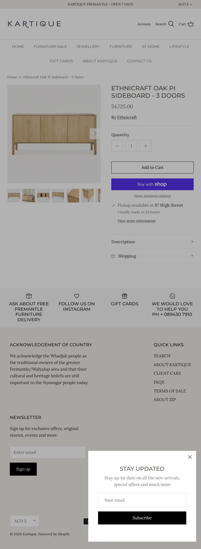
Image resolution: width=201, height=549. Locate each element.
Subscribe (142, 518)
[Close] (190, 457)
